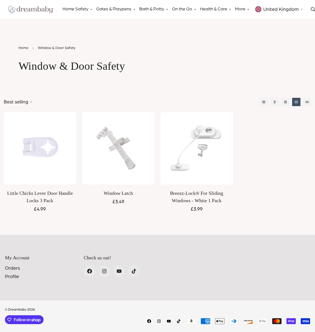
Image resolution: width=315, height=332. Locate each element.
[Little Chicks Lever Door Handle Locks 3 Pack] (40, 148)
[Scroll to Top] (305, 305)
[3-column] (285, 102)
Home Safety (75, 9)
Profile (12, 276)
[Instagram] (104, 271)
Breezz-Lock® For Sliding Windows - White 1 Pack (196, 196)
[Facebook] (89, 271)
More (240, 9)
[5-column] (307, 102)
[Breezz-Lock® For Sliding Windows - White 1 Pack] (196, 148)
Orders (12, 268)
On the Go (182, 9)
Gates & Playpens (113, 9)
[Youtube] (119, 271)
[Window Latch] (118, 148)
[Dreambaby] (31, 9)
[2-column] (274, 102)
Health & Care (213, 9)
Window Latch (118, 193)
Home (23, 48)
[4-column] (296, 102)
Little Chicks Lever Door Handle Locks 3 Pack (40, 196)
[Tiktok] (134, 271)
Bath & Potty (151, 9)
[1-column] (264, 102)
